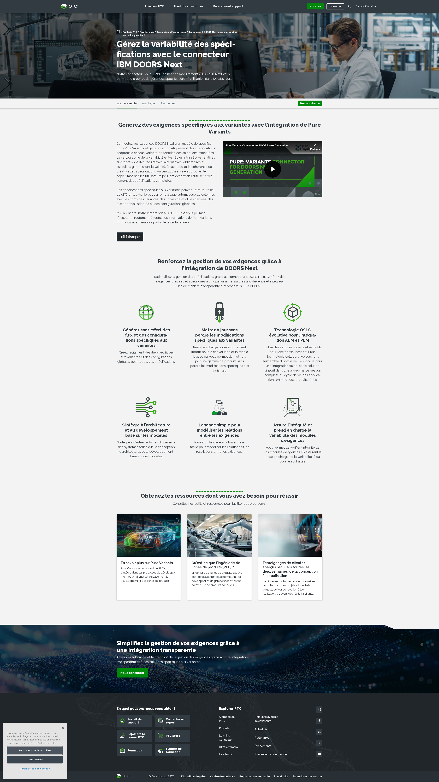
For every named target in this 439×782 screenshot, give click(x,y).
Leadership (226, 754)
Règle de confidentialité (254, 776)
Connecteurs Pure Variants (171, 32)
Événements (263, 746)
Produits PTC (130, 32)
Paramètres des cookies (307, 776)
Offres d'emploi (228, 747)
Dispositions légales (193, 776)
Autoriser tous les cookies (35, 750)
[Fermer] (63, 728)
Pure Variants (146, 32)
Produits (224, 728)
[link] (310, 103)
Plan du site (281, 776)
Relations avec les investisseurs (266, 719)
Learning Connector (226, 737)
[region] (35, 751)
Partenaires (262, 737)
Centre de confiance (222, 776)
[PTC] (123, 776)
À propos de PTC (227, 719)
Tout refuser (35, 759)
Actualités (261, 729)
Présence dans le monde (271, 754)
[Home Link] (118, 32)
